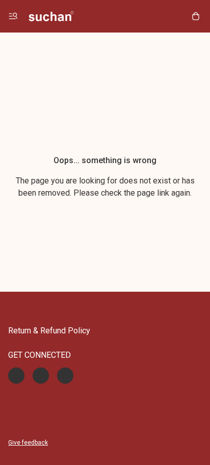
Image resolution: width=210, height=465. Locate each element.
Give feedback (28, 442)
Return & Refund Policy (49, 330)
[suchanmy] (51, 16)
